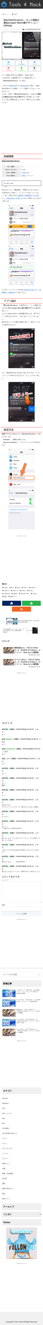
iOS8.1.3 (15, 590)
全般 (3, 1168)
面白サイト (6, 1198)
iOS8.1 (25, 587)
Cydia (6, 587)
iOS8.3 (31, 590)
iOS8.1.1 (33, 587)
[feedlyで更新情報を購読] (31, 603)
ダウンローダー (7, 1148)
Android (5, 1098)
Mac (3, 1118)
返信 (6, 751)
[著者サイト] (11, 603)
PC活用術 (5, 1128)
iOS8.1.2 (6, 590)
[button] (39, 974)
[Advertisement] (21, 127)
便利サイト (6, 1163)
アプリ (4, 1138)
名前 (3, 905)
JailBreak (7, 593)
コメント (5, 880)
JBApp (15, 593)
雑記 (3, 1193)
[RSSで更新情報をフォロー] (21, 609)
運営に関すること (8, 1188)
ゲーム (4, 1143)
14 (25, 29)
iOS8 (18, 587)
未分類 (4, 1178)
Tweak (34, 593)
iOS (12, 587)
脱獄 (5, 584)
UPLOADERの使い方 (9, 1133)
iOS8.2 (23, 590)
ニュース (5, 1153)
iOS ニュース (6, 1113)
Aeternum (12, 85)
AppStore (5, 1103)
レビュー (5, 1158)
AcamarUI (24, 85)
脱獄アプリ (13, 596)
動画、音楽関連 (7, 1173)
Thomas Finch (25, 172)
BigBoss (24, 175)
